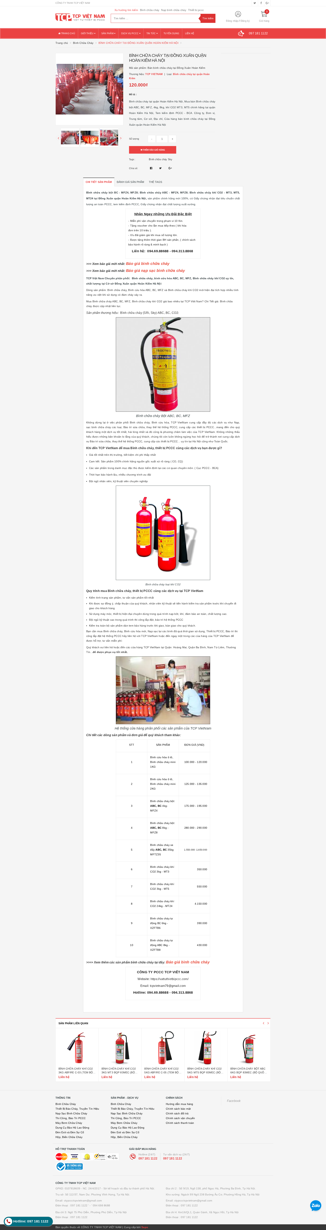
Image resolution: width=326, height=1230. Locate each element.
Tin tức (151, 33)
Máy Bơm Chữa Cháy (68, 1122)
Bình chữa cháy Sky (160, 159)
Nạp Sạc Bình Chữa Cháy (71, 1113)
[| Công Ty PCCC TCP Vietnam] (80, 17)
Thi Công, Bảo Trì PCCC (70, 1118)
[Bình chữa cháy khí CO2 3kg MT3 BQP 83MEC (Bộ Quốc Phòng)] (120, 1048)
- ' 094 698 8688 (100, 1205)
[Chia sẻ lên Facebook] (151, 168)
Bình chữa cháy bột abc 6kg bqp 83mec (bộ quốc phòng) (248, 1072)
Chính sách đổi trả (177, 1113)
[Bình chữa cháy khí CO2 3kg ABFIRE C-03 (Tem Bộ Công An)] (77, 1048)
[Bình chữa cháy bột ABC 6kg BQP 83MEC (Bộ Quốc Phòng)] (249, 1048)
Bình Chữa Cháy (65, 1103)
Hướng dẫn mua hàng (179, 1103)
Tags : (132, 159)
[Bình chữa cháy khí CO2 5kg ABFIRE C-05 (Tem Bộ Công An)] (162, 1048)
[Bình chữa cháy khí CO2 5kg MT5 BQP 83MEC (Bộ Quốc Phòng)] (206, 1048)
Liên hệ (189, 33)
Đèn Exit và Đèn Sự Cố (69, 1132)
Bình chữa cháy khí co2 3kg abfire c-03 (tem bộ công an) (75, 1072)
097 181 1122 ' (79, 1205)
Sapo (144, 1227)
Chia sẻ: (133, 168)
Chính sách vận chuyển (180, 1118)
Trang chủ (67, 33)
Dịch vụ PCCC (130, 33)
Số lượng (134, 139)
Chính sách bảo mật (178, 1108)
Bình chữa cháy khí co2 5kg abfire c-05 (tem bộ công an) (161, 1072)
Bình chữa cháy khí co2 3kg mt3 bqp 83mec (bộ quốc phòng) (118, 1072)
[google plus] (267, 3)
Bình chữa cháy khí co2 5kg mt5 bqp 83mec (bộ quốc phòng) (204, 1072)
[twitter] (255, 3)
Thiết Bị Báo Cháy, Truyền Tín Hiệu (77, 1108)
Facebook (234, 1100)
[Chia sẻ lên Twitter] (161, 168)
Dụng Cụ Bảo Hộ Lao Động (72, 1127)
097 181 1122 (147, 1158)
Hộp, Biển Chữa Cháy (68, 1137)
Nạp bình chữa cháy (173, 10)
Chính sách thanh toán (180, 1122)
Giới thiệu (87, 33)
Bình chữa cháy (149, 10)
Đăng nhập (232, 20)
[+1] (170, 168)
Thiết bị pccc (196, 10)
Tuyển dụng (171, 33)
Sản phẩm (107, 33)
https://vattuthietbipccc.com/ (169, 979)
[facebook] (261, 3)
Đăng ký (245, 20)
